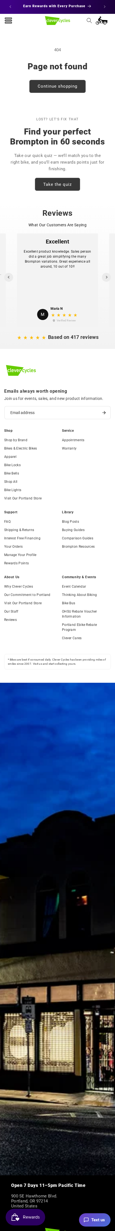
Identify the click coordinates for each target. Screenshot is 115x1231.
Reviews (10, 620)
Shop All (10, 482)
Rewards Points (16, 563)
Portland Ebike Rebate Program (79, 627)
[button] (89, 20)
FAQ (7, 522)
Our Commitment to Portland (27, 595)
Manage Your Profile (20, 555)
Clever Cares (72, 638)
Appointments (73, 440)
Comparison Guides (77, 538)
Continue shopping (57, 86)
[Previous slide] (8, 277)
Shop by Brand (15, 440)
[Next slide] (106, 277)
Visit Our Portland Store (23, 498)
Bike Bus (68, 603)
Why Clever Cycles (18, 586)
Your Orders (13, 547)
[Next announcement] (105, 7)
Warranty (69, 448)
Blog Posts (70, 522)
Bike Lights (12, 490)
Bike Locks (12, 465)
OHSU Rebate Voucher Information (79, 614)
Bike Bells (11, 473)
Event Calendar (74, 586)
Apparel (10, 457)
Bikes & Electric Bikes (20, 448)
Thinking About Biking (79, 595)
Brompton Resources (78, 547)
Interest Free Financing (22, 538)
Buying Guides (73, 530)
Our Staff (11, 611)
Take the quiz (57, 184)
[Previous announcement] (10, 7)
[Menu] (8, 20)
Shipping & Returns (19, 530)
